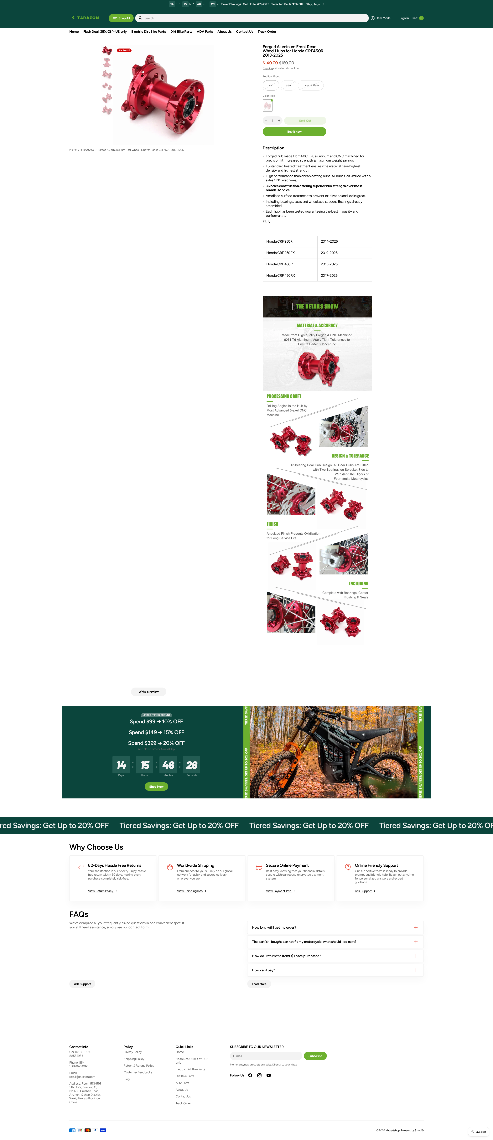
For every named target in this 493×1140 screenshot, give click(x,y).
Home (73, 149)
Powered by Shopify (412, 1130)
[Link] (113, 878)
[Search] (139, 18)
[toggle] (377, 148)
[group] (107, 50)
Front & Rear (313, 86)
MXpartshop (393, 1130)
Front (273, 86)
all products (87, 149)
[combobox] (256, 18)
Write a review (149, 692)
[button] (404, 18)
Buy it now (294, 131)
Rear (291, 86)
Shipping (268, 68)
